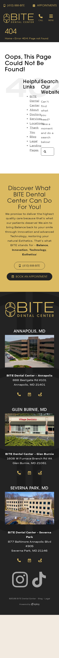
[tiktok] (39, 579)
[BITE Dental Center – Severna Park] (29, 493)
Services (36, 118)
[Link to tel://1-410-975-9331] (19, 560)
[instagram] (20, 579)
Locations (37, 123)
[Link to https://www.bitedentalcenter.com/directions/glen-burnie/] (40, 473)
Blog (33, 136)
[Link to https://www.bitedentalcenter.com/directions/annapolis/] (40, 394)
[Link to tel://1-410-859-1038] (19, 473)
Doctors (35, 114)
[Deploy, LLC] (35, 604)
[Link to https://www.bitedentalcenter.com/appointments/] (29, 394)
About (34, 109)
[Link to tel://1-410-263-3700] (19, 394)
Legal (33, 141)
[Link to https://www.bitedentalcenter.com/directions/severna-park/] (40, 560)
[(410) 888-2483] (41, 17)
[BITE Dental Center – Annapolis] (29, 336)
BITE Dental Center (34, 101)
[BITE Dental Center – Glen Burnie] (29, 414)
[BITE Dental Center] (18, 14)
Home (8, 38)
